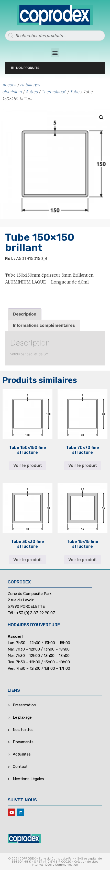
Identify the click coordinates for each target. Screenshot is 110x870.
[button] (55, 52)
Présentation (24, 705)
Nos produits (27, 68)
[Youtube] (11, 812)
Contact (20, 766)
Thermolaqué (54, 91)
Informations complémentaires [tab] (44, 325)
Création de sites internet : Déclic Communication (65, 863)
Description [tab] (24, 314)
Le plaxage (22, 717)
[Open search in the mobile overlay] (55, 35)
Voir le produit (27, 465)
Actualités (22, 754)
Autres (32, 91)
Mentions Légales (28, 779)
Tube (75, 91)
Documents (23, 742)
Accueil (9, 84)
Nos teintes (23, 729)
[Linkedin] (20, 812)
